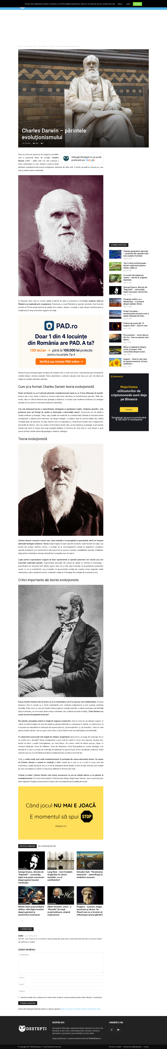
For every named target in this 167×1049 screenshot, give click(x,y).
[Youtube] (118, 1029)
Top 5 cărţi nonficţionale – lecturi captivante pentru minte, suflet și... (135, 265)
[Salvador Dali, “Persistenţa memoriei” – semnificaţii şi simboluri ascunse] (90, 860)
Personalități (43, 46)
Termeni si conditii (115, 1047)
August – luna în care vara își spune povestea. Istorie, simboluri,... (135, 361)
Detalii (128, 4)
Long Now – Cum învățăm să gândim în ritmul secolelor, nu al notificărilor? (59, 876)
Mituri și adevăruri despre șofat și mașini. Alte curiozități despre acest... (134, 349)
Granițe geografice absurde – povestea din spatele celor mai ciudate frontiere (136, 253)
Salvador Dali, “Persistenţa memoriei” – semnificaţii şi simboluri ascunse (90, 875)
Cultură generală (30, 46)
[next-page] (23, 919)
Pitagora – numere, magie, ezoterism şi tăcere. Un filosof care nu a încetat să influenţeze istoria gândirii (90, 910)
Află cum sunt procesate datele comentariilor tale (80, 1009)
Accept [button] (137, 4)
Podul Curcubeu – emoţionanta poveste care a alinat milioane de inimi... (136, 313)
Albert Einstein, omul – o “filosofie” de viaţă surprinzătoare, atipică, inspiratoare (59, 910)
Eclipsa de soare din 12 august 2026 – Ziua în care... (136, 324)
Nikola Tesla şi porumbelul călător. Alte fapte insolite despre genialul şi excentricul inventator (31, 910)
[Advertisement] (83, 28)
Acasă (20, 46)
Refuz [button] (120, 4)
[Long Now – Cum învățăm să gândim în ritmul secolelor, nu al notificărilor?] (60, 860)
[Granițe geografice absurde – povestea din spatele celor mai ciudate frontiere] (115, 254)
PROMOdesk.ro (95, 1038)
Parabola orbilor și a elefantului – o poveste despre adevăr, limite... (133, 301)
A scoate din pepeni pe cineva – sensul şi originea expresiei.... (135, 277)
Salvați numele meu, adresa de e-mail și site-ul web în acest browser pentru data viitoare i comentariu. (61, 997)
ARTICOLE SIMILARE (27, 846)
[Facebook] (111, 1029)
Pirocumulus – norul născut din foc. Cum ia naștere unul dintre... (136, 337)
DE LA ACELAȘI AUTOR (47, 846)
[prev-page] (19, 919)
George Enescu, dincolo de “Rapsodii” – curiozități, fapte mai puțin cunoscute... (136, 289)
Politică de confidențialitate (132, 1047)
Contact (146, 1047)
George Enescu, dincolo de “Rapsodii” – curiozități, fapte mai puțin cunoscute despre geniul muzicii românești (31, 877)
